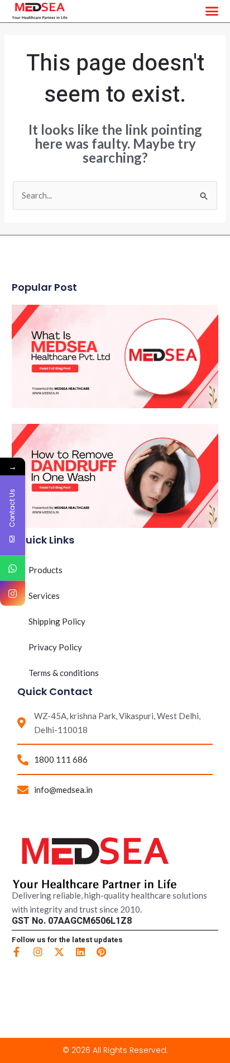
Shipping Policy (56, 621)
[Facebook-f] (17, 952)
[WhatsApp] (12, 567)
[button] (212, 11)
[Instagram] (38, 952)
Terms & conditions (63, 673)
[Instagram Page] (12, 593)
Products (45, 570)
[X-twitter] (59, 952)
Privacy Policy (55, 647)
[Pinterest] (102, 952)
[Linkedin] (80, 952)
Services (44, 595)
